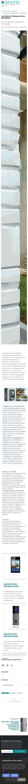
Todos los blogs (5, 11)
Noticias (14, 11)
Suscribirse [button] (20, 751)
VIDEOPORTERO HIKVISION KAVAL (10, 635)
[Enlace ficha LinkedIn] (12, 665)
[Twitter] (7, 665)
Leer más (21, 779)
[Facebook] (3, 665)
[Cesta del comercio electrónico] (2, 6)
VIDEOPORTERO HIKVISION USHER (11, 585)
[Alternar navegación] (6, 6)
